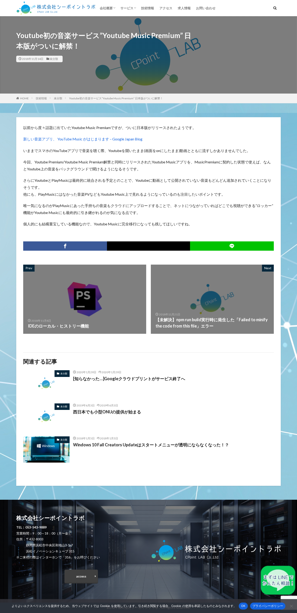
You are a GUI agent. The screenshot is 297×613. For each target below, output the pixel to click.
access (81, 576)
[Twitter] (148, 246)
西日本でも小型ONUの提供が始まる (107, 411)
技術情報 (147, 8)
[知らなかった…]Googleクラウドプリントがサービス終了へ (129, 378)
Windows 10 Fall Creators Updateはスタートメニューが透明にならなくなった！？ (151, 444)
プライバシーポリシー (267, 606)
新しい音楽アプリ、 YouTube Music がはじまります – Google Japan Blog (82, 139)
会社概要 (106, 8)
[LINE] (232, 246)
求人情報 (184, 8)
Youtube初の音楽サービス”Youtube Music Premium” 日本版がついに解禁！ (116, 98)
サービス (126, 8)
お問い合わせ (206, 8)
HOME (24, 98)
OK (243, 606)
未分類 (54, 59)
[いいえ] (291, 606)
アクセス (165, 8)
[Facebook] (65, 246)
